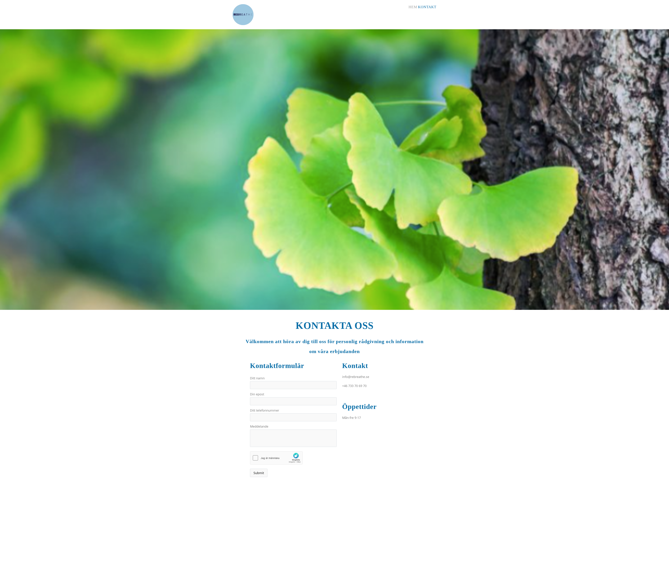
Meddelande (259, 426)
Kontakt (427, 7)
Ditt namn (257, 378)
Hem (413, 7)
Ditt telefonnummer (264, 410)
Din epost (257, 394)
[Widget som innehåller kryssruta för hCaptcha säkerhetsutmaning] (276, 458)
